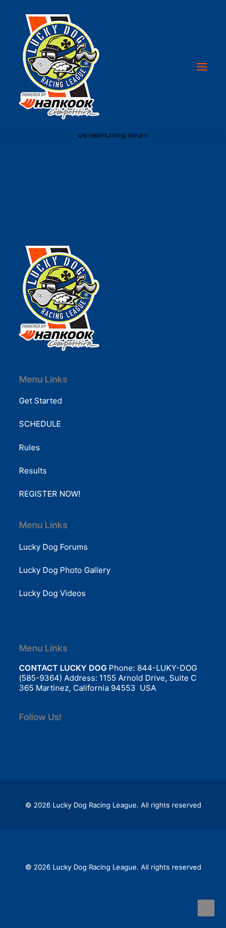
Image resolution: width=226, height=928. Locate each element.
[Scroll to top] (206, 907)
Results (33, 471)
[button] (202, 67)
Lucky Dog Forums (53, 547)
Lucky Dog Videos (52, 593)
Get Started (40, 401)
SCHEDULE (40, 424)
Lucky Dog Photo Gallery (64, 570)
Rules (29, 447)
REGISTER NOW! (49, 494)
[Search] (170, 67)
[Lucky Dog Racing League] (59, 66)
